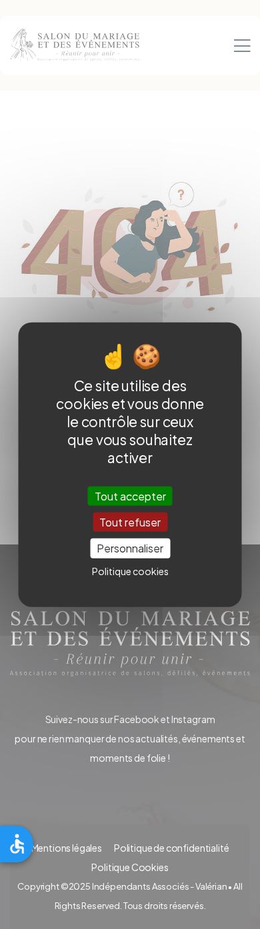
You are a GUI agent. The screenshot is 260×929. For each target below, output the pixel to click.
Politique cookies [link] (130, 570)
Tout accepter (130, 496)
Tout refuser (130, 522)
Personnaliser (130, 548)
